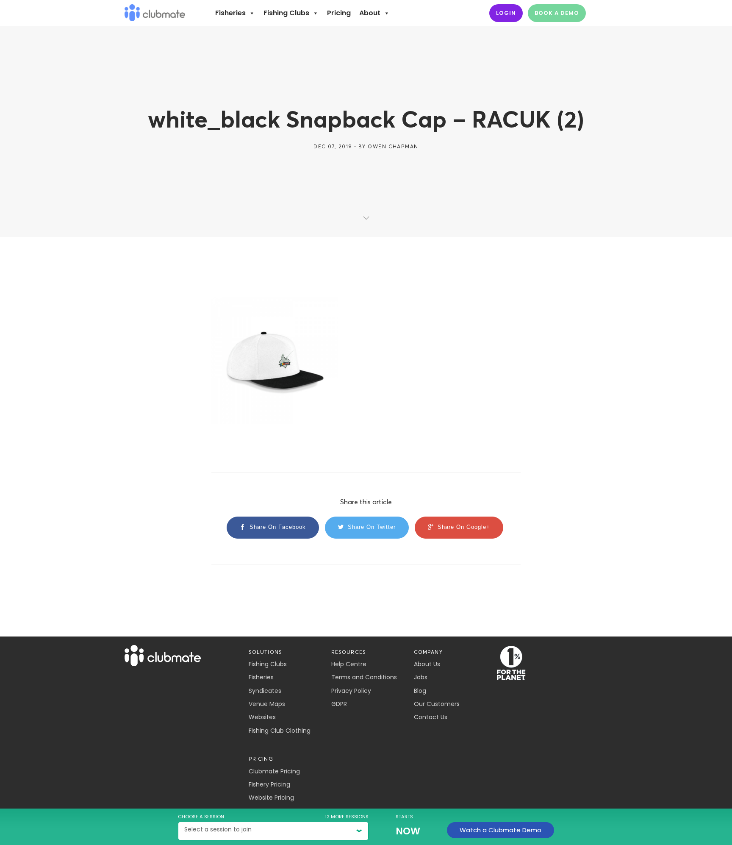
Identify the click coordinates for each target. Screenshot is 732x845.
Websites (262, 717)
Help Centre (348, 664)
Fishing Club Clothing (280, 730)
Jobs (420, 677)
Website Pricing (271, 797)
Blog (420, 691)
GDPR (339, 704)
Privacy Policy (351, 691)
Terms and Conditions (364, 677)
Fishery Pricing (269, 784)
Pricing (339, 13)
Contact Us (430, 717)
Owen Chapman (393, 146)
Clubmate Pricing (274, 771)
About (369, 13)
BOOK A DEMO (557, 13)
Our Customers (437, 704)
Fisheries (230, 13)
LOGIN (506, 13)
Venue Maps (267, 704)
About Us (427, 664)
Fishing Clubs (286, 13)
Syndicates (265, 691)
